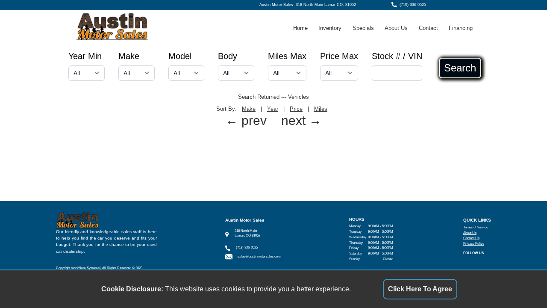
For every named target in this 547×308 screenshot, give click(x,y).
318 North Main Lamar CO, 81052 (326, 5)
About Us (396, 28)
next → (301, 120)
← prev (246, 120)
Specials (363, 28)
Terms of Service (475, 227)
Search (460, 68)
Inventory (329, 28)
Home (300, 28)
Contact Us (471, 238)
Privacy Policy (473, 244)
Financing (461, 28)
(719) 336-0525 (413, 5)
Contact (428, 28)
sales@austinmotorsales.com (259, 256)
